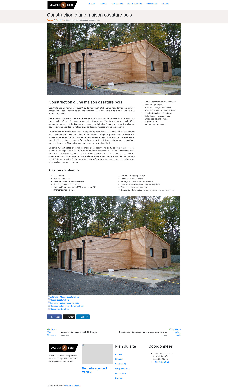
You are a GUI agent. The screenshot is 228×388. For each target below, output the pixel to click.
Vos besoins (117, 3)
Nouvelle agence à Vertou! (94, 370)
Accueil (92, 3)
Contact (165, 3)
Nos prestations (134, 3)
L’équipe (103, 3)
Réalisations (151, 3)
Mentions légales (72, 385)
